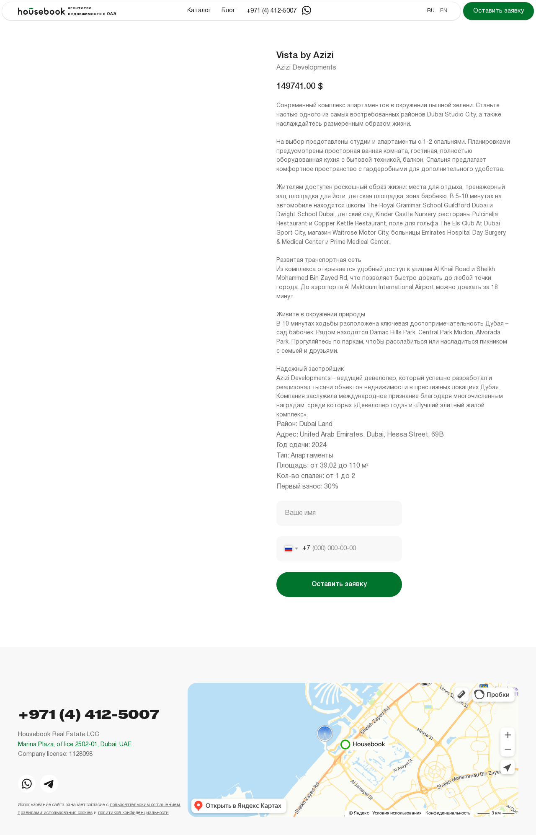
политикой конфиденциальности (133, 813)
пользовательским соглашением (145, 805)
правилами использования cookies (55, 813)
